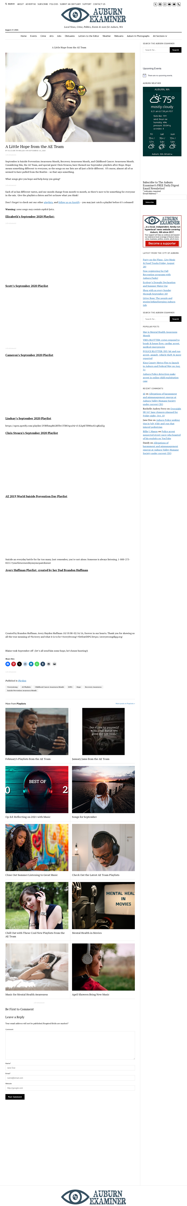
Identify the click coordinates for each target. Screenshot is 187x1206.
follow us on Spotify (69, 202)
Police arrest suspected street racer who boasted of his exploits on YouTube (162, 435)
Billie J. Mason (150, 431)
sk (144, 393)
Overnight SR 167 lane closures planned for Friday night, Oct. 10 (162, 412)
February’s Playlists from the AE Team (28, 759)
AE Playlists (26, 687)
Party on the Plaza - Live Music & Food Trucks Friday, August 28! (159, 263)
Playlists (22, 680)
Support (86, 4)
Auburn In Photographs (138, 35)
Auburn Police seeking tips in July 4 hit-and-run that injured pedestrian (161, 423)
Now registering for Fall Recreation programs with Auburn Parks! (157, 274)
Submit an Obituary (70, 4)
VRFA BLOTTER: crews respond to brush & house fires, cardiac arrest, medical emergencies (161, 343)
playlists (48, 202)
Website (8, 1083)
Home (24, 35)
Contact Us (99, 4)
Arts (52, 35)
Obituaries (70, 35)
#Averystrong (12, 687)
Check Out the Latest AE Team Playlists (95, 875)
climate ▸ (162, 154)
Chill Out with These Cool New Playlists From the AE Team (35, 934)
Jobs (59, 35)
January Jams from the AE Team (90, 759)
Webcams (118, 35)
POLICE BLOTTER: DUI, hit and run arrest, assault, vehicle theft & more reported (162, 355)
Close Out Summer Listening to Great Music (31, 875)
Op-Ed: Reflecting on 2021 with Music (28, 817)
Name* (8, 1063)
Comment (9, 1029)
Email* (8, 1073)
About (20, 4)
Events (33, 35)
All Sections (159, 35)
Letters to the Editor (88, 35)
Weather (107, 35)
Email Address (150, 193)
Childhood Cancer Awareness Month (49, 687)
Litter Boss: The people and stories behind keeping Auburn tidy (159, 302)
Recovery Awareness (93, 687)
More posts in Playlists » (125, 703)
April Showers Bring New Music (90, 994)
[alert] (162, 75)
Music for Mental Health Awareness (26, 994)
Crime (43, 35)
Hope (79, 687)
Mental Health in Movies (87, 933)
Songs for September (84, 817)
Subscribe (43, 4)
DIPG (70, 687)
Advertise (31, 4)
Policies (54, 4)
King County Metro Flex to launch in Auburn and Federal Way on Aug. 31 (161, 366)
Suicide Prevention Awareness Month (22, 690)
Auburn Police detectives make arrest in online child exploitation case (161, 377)
